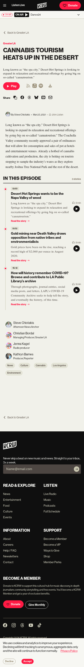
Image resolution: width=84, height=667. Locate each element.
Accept (27, 661)
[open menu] (6, 5)
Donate (73, 5)
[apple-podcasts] (34, 87)
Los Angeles (59, 365)
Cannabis (41, 365)
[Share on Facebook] (22, 97)
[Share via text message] (43, 97)
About (7, 538)
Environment (14, 373)
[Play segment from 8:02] (5, 229)
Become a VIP (52, 544)
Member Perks (52, 562)
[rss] (28, 87)
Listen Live (18, 5)
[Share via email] (50, 98)
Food (6, 505)
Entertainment (12, 499)
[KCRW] (10, 448)
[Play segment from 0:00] (5, 189)
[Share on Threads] (29, 97)
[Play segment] (76, 209)
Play (13, 86)
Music (47, 499)
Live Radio (50, 494)
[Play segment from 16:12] (5, 268)
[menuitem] (50, 86)
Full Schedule (52, 511)
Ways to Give (51, 550)
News (10, 365)
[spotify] (40, 87)
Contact (8, 562)
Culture (24, 365)
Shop (47, 556)
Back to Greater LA (18, 32)
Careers (8, 544)
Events (7, 517)
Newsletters (10, 556)
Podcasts (49, 505)
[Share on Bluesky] (36, 97)
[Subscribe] (76, 469)
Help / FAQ (9, 550)
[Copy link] (15, 98)
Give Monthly (37, 605)
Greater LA (9, 43)
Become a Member (55, 538)
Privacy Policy (69, 650)
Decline (9, 661)
